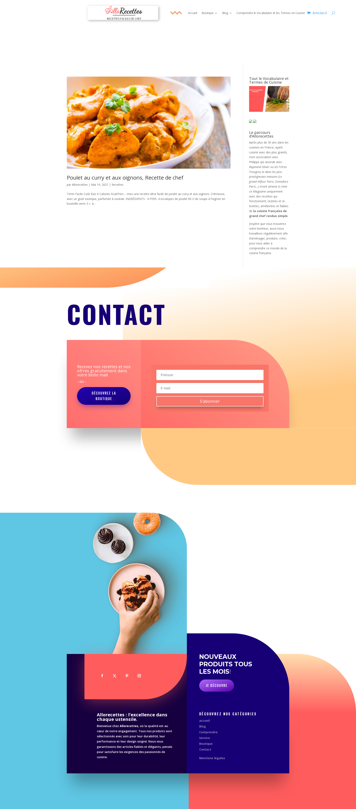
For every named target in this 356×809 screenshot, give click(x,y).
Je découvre (216, 685)
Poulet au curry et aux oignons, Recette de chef (125, 177)
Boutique (208, 13)
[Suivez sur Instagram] (139, 675)
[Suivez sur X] (114, 675)
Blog (225, 13)
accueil (204, 721)
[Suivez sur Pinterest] (127, 675)
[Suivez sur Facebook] (102, 675)
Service (204, 738)
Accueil (192, 13)
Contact (205, 749)
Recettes (117, 185)
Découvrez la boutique (104, 396)
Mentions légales (212, 758)
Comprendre (208, 732)
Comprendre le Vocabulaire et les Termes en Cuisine (271, 13)
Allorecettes (80, 185)
